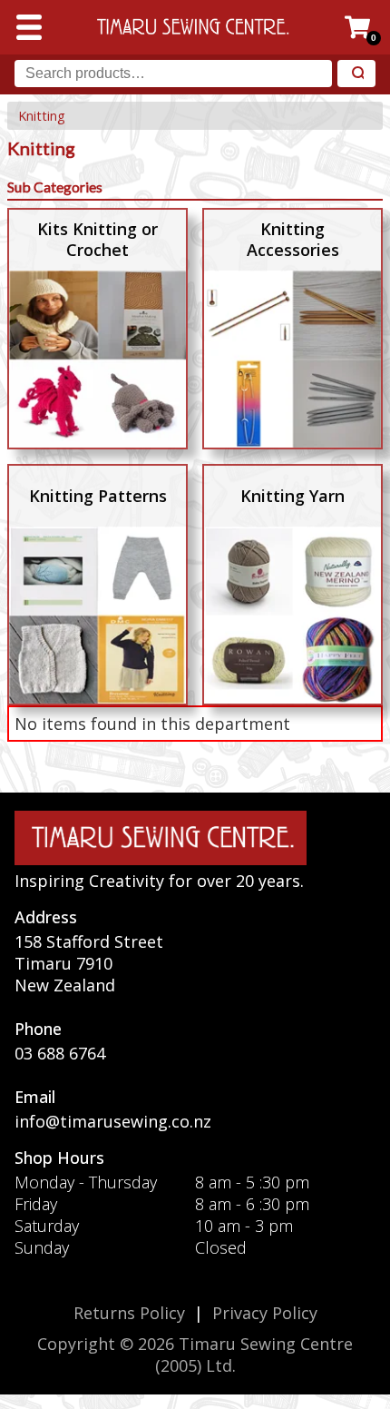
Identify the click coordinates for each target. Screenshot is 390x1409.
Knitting (41, 115)
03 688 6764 (60, 1053)
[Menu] (29, 27)
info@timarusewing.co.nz (113, 1121)
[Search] (356, 74)
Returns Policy (129, 1313)
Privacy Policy (264, 1313)
